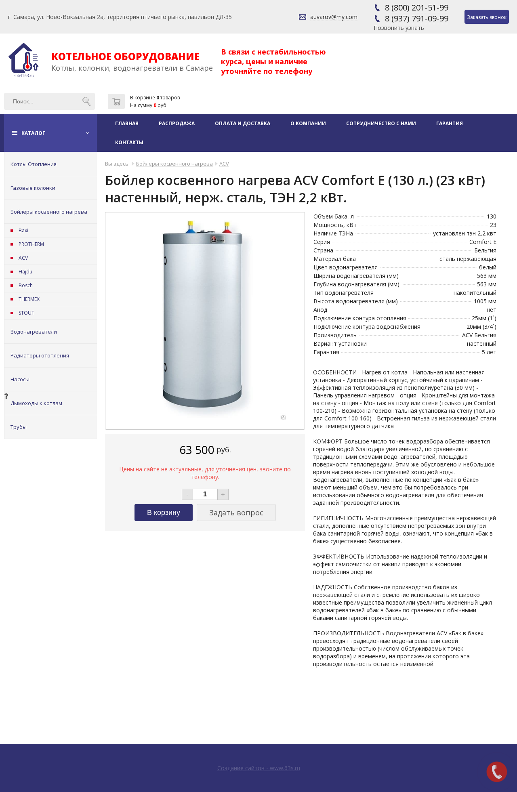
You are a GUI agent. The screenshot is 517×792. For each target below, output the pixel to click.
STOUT (26, 312)
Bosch (26, 285)
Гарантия (449, 123)
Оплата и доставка (242, 123)
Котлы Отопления (34, 164)
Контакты (129, 142)
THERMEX (29, 299)
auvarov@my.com (333, 17)
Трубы (19, 427)
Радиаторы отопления (40, 355)
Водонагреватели (34, 331)
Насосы (20, 379)
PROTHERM (31, 244)
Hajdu (25, 271)
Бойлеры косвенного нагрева (49, 211)
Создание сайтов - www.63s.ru (258, 768)
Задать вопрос (236, 512)
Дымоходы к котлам (36, 403)
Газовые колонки (33, 187)
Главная (127, 123)
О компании (308, 123)
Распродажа (177, 123)
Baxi (23, 230)
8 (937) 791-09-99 (416, 18)
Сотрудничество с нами (381, 123)
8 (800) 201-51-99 (416, 7)
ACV (23, 257)
